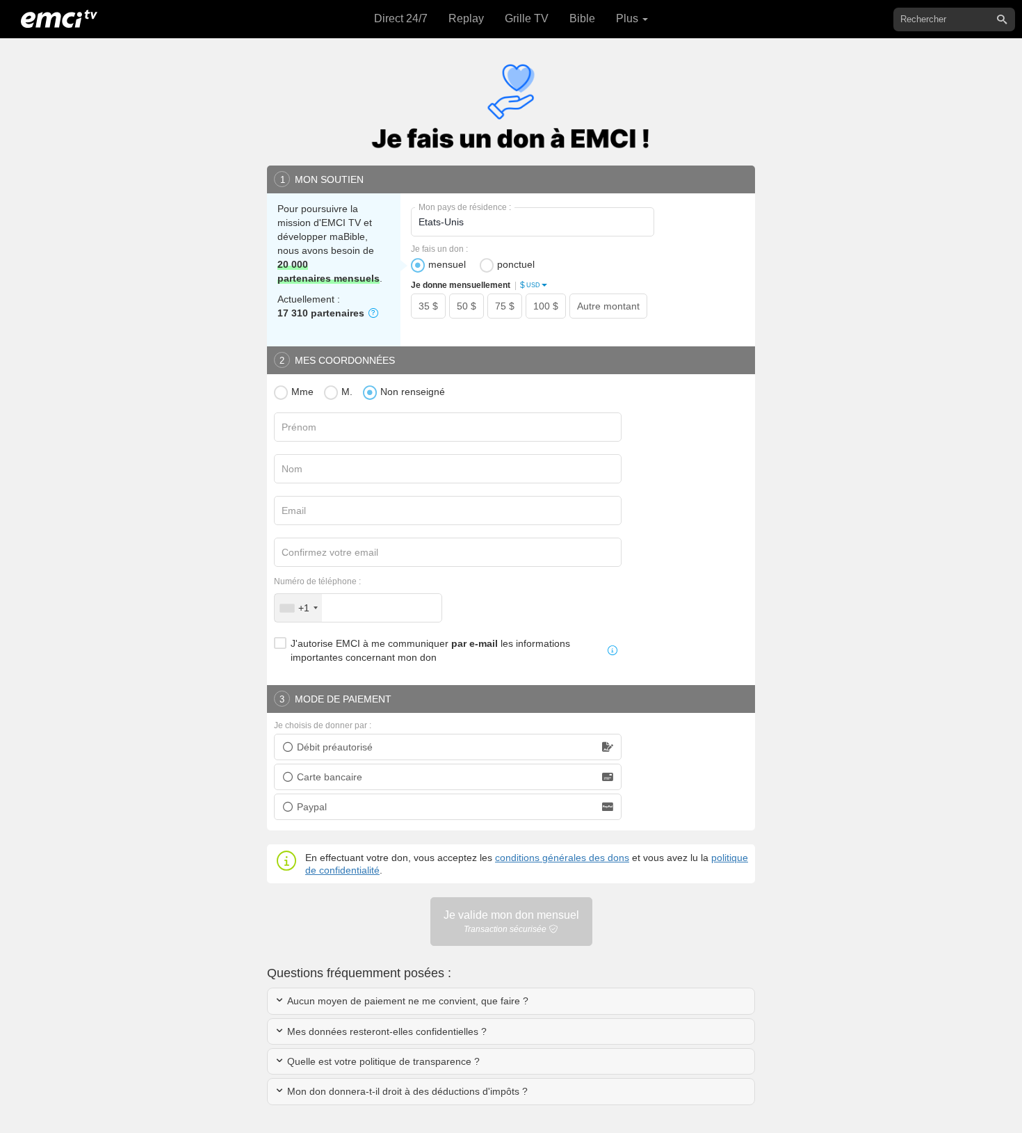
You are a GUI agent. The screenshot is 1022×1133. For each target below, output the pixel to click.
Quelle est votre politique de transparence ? (382, 1061)
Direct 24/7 (401, 18)
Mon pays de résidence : (465, 207)
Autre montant (608, 306)
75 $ (504, 306)
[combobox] (298, 608)
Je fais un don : (439, 249)
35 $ (428, 306)
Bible (582, 18)
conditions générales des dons (562, 857)
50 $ (466, 306)
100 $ (545, 306)
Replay (466, 18)
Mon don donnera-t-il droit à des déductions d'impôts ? (406, 1091)
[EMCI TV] (59, 17)
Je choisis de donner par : (322, 725)
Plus (628, 18)
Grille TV (527, 18)
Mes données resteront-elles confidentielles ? (385, 1031)
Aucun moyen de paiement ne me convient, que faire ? (406, 1000)
